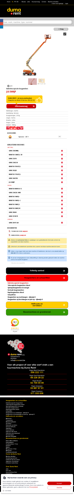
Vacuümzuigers (10, 434)
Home (8, 2)
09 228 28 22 (37, 378)
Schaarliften (9, 411)
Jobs (28, 2)
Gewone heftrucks (11, 426)
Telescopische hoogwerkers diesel (15, 404)
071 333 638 (37, 393)
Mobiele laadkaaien (11, 421)
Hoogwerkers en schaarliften (37, 278)
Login (66, 3)
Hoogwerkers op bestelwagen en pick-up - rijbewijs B (20, 414)
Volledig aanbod (37, 271)
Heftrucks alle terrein (11, 431)
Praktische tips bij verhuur (13, 459)
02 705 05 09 (37, 383)
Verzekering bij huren (11, 458)
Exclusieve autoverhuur (12, 463)
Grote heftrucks (10, 430)
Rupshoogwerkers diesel (12, 409)
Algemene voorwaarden (12, 461)
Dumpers (8, 445)
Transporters (9, 420)
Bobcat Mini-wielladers (12, 440)
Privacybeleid (33, 487)
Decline (59, 488)
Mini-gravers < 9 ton (11, 449)
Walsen (8, 447)
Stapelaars (9, 428)
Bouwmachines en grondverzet (37, 312)
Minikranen (9, 418)
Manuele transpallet (11, 436)
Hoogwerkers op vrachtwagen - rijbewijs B (17, 412)
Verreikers (8, 423)
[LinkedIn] (1, 26)
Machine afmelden (53, 2)
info (60, 136)
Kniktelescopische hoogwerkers (14, 403)
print (10, 86)
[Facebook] (1, 20)
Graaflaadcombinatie (11, 452)
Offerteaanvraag (21, 106)
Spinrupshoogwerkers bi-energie (14, 406)
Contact (43, 2)
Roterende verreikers (11, 425)
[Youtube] (1, 23)
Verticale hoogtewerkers (12, 407)
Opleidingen (9, 473)
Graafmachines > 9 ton (12, 444)
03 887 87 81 (37, 388)
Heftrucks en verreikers (37, 305)
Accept (59, 483)
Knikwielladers (10, 442)
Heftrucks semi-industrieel (13, 433)
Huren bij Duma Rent (11, 472)
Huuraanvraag (35, 2)
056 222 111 (14, 253)
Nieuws (23, 2)
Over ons (8, 470)
